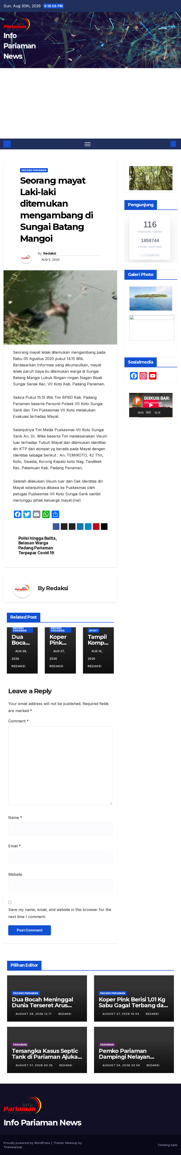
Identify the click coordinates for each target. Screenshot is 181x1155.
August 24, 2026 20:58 (122, 1065)
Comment (18, 721)
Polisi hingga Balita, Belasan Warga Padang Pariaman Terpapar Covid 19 (37, 545)
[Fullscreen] (169, 412)
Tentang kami (167, 1145)
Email (14, 846)
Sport (93, 630)
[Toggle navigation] (87, 144)
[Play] (135, 412)
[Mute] (164, 412)
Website (15, 874)
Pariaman (20, 1044)
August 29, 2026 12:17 (34, 1013)
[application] (151, 405)
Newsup (71, 1143)
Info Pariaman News (20, 46)
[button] (165, 144)
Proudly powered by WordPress (27, 1143)
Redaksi (49, 253)
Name (15, 817)
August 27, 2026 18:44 (121, 1013)
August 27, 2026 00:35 (35, 1065)
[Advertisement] (90, 103)
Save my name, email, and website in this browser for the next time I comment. (59, 913)
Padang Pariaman (33, 170)
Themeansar (13, 1147)
